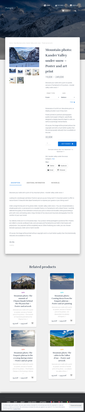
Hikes (74, 5)
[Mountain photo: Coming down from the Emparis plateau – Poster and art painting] (62, 281)
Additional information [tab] (36, 183)
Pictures (61, 5)
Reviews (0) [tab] (55, 183)
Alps (15, 43)
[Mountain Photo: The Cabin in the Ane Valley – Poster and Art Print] (62, 338)
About (23, 402)
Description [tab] (15, 183)
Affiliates (43, 402)
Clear (71, 102)
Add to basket (66, 144)
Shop (66, 11)
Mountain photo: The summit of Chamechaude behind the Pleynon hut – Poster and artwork (23, 301)
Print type (51, 93)
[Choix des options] (32, 323)
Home (48, 5)
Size (64, 93)
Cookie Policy (17, 409)
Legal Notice (32, 402)
